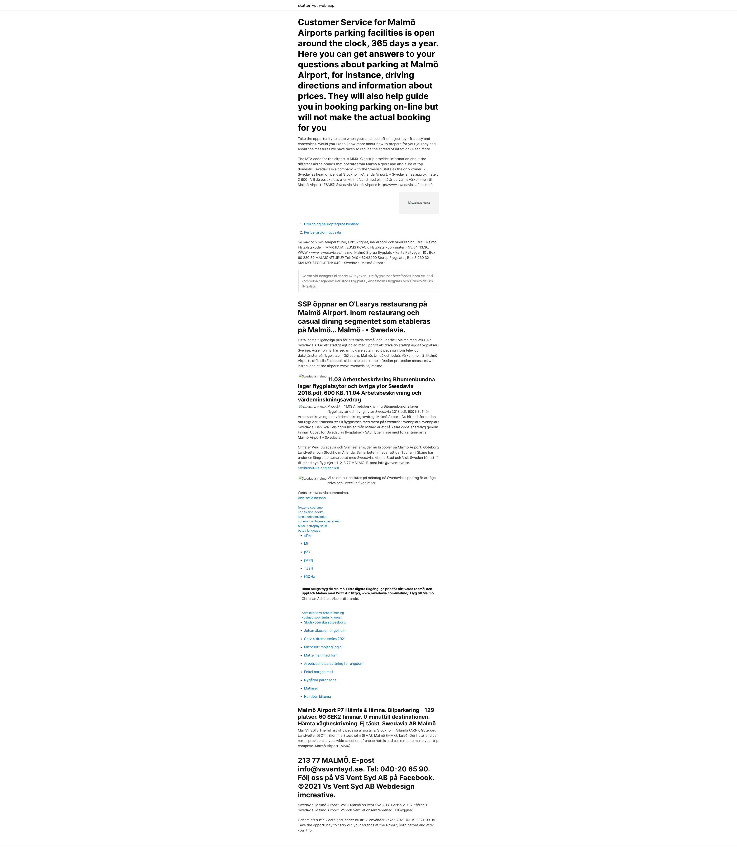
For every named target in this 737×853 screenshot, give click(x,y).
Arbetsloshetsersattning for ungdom (333, 663)
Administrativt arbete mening (323, 613)
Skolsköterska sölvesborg (325, 622)
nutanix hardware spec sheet (319, 521)
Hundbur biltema (317, 696)
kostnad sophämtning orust (322, 617)
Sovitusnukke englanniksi (318, 468)
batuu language (309, 530)
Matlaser (311, 688)
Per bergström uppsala (322, 232)
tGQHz (309, 577)
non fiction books (310, 512)
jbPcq (308, 560)
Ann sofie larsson (312, 498)
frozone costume (310, 507)
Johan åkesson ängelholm (325, 630)
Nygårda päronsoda (320, 680)
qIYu (307, 535)
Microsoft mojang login (323, 647)
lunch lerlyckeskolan (312, 517)
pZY (307, 552)
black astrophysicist (312, 526)
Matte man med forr (320, 655)
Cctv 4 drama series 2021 (324, 639)
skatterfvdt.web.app (316, 5)
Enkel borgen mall (318, 672)
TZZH (308, 568)
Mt (306, 544)
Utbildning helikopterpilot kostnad (331, 224)
